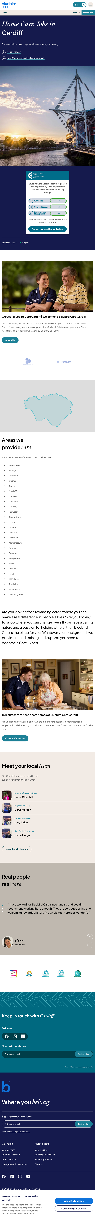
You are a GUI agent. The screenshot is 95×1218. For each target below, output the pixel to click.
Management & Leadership (14, 1164)
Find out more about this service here (47, 229)
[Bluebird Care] (9, 7)
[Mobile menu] (90, 4)
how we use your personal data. (82, 1067)
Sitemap (39, 1164)
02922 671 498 (14, 52)
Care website (41, 1150)
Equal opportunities (44, 1159)
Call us (77, 5)
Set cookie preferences (73, 1208)
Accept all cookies (74, 1200)
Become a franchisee (45, 1154)
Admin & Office (9, 1159)
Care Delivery (8, 1150)
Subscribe (83, 1054)
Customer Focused (11, 1154)
